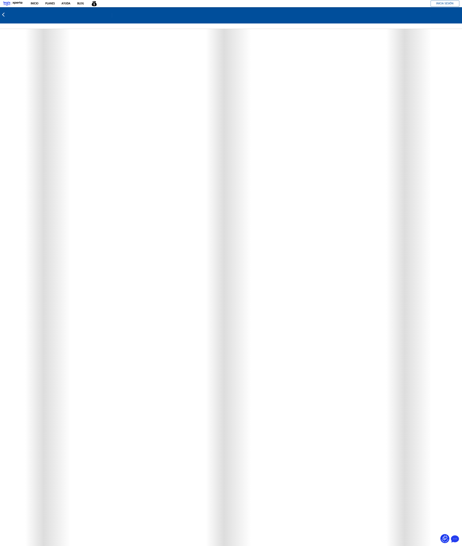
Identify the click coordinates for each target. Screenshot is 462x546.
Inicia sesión (445, 3)
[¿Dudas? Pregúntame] (444, 538)
